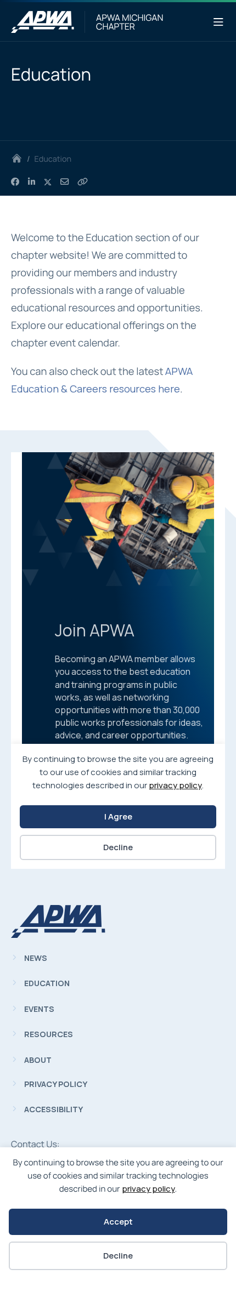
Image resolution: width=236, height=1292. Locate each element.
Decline (118, 1255)
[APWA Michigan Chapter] (42, 22)
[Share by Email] (64, 182)
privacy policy (148, 1188)
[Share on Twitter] (48, 182)
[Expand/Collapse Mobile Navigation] (218, 22)
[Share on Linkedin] (31, 182)
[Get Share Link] (82, 182)
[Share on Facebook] (15, 182)
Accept (118, 1221)
